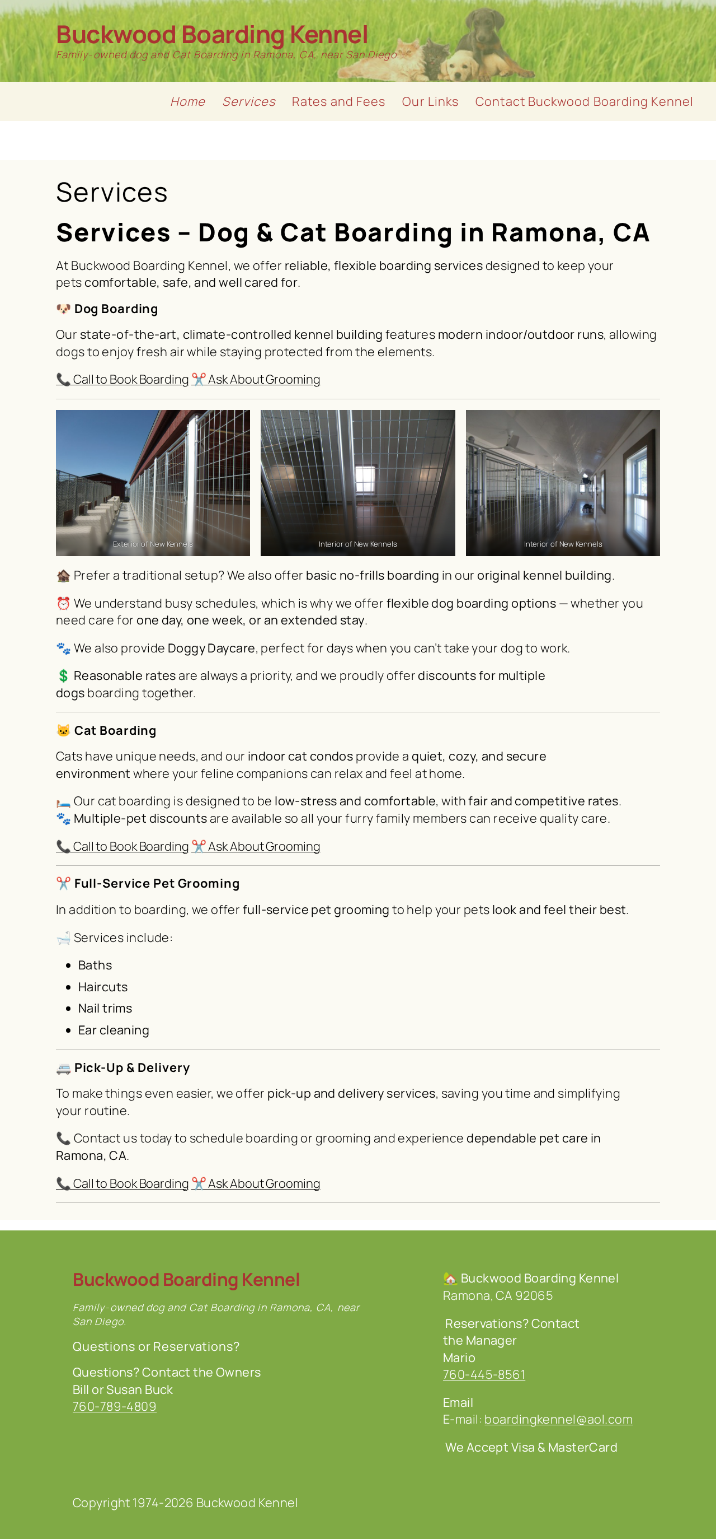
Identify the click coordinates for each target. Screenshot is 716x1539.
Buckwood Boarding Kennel (212, 33)
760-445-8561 (484, 1374)
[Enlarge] (235, 424)
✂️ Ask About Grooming (256, 379)
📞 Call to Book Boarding (122, 379)
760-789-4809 (115, 1406)
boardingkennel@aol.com (558, 1419)
